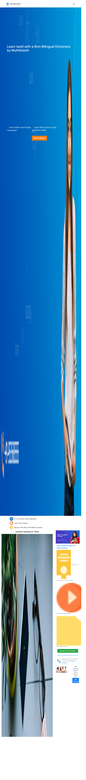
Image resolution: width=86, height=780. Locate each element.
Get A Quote (39, 138)
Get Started (75, 680)
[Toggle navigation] (73, 4)
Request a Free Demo (68, 651)
